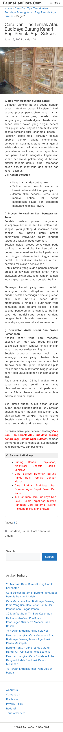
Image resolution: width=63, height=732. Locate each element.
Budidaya (14, 531)
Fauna (26, 531)
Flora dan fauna (40, 531)
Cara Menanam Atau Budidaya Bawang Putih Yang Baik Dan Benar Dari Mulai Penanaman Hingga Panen (30, 605)
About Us (12, 689)
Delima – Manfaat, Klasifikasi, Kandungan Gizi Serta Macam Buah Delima (28, 622)
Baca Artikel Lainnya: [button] (22, 455)
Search (10, 551)
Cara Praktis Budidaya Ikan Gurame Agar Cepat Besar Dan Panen (35, 489)
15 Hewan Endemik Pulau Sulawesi (27, 630)
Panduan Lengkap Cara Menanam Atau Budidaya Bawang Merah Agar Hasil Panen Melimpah (30, 639)
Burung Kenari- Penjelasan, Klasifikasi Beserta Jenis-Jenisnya (35, 466)
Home (8, 8)
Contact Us (13, 694)
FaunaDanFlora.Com (22, 3)
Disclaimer (12, 699)
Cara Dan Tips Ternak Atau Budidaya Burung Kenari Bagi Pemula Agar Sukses (31, 12)
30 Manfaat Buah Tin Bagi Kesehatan (29, 613)
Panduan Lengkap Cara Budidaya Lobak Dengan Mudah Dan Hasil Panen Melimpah (31, 660)
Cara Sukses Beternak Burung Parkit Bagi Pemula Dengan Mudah (35, 477)
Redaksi (11, 708)
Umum (9, 535)
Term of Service (15, 713)
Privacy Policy (14, 703)
